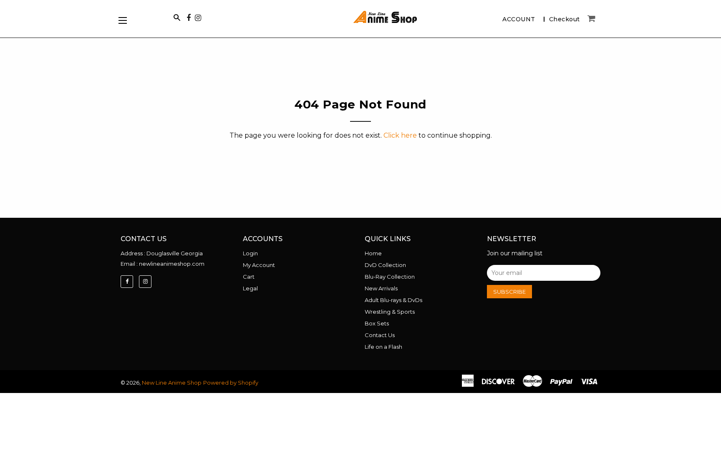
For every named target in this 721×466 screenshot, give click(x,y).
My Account (259, 265)
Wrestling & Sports (390, 311)
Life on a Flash (383, 346)
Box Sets (377, 323)
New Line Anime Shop (172, 382)
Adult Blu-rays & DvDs (393, 300)
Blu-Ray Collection (390, 276)
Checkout (564, 19)
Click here (400, 135)
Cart (249, 276)
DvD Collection (385, 265)
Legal (250, 288)
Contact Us (380, 335)
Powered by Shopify (230, 382)
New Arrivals (381, 288)
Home (373, 253)
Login (250, 253)
